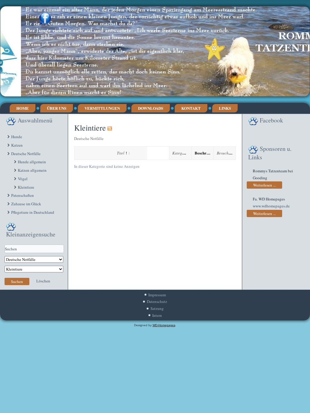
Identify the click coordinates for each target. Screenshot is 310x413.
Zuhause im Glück (26, 204)
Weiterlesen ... (264, 185)
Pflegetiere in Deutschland (32, 212)
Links (225, 108)
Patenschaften (22, 195)
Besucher (224, 153)
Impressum (157, 295)
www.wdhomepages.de (271, 206)
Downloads (150, 108)
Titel (120, 153)
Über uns (56, 108)
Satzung (157, 308)
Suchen (17, 281)
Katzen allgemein (32, 170)
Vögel (23, 178)
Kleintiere (26, 187)
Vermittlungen (102, 108)
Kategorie (180, 153)
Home (22, 108)
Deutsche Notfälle (26, 153)
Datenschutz (157, 301)
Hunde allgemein (32, 161)
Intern (157, 315)
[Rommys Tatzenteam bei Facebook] (45, 19)
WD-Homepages (164, 325)
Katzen (17, 145)
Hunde (16, 136)
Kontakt (191, 108)
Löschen (43, 281)
